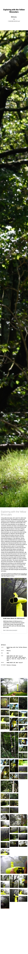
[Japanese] (25, 953)
